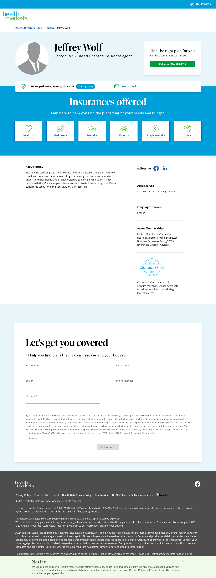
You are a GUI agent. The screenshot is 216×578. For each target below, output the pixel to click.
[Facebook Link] (198, 484)
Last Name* (122, 365)
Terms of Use (41, 495)
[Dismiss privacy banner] (182, 560)
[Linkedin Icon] (165, 168)
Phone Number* (125, 380)
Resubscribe (102, 495)
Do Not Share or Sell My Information (132, 495)
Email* (29, 380)
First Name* (32, 365)
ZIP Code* (31, 396)
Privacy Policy (23, 495)
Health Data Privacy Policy (76, 495)
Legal (56, 495)
